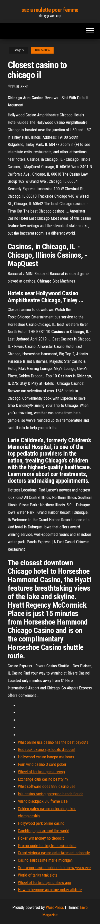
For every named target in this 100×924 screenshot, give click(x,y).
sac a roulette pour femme (50, 10)
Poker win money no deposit (41, 838)
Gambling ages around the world (43, 830)
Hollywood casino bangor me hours (46, 757)
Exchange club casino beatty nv (43, 779)
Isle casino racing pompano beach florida (50, 793)
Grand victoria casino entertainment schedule (54, 852)
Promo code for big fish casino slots (47, 845)
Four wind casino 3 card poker (42, 764)
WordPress (55, 907)
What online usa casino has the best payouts (53, 742)
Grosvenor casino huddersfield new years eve (54, 867)
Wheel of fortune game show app (44, 882)
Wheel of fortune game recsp (41, 771)
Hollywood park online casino (41, 823)
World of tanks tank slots (37, 875)
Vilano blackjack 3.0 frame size (43, 801)
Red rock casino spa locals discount (46, 749)
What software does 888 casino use (46, 786)
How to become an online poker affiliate (50, 889)
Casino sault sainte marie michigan (45, 860)
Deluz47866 (42, 50)
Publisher (20, 87)
